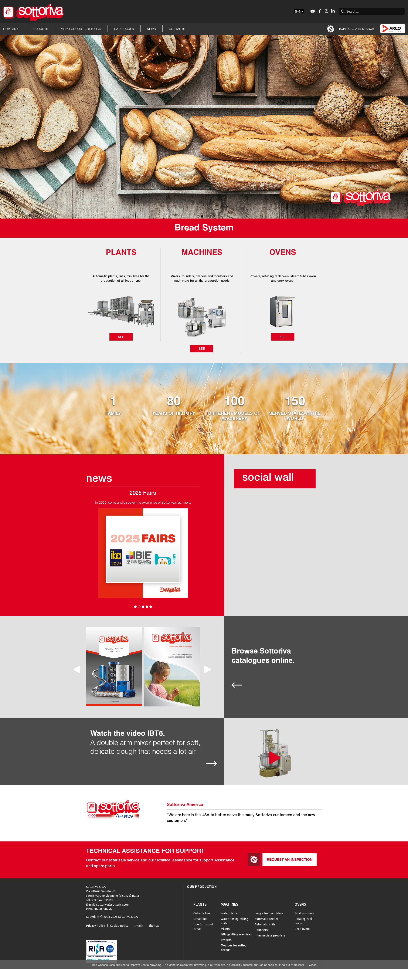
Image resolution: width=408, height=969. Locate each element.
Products (39, 29)
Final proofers (304, 913)
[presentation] (77, 669)
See (121, 337)
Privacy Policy (95, 926)
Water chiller (230, 913)
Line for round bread (203, 927)
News (151, 29)
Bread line (200, 919)
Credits (138, 926)
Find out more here (291, 964)
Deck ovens (302, 929)
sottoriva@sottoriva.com (112, 904)
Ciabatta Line (202, 913)
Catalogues (124, 29)
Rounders (261, 930)
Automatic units (265, 924)
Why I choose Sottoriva (81, 29)
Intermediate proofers (270, 935)
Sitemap (154, 926)
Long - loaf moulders (269, 913)
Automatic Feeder (266, 919)
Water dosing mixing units (234, 921)
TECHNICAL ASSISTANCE (355, 28)
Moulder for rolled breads (233, 948)
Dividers (226, 940)
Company (10, 29)
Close (312, 964)
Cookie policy (119, 926)
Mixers (225, 929)
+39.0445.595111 (102, 900)
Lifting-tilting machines (236, 934)
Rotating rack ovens (304, 921)
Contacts (177, 29)
